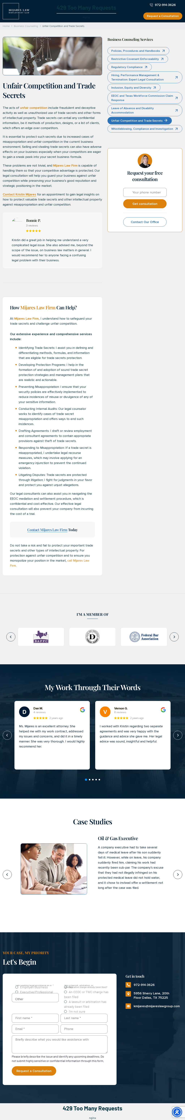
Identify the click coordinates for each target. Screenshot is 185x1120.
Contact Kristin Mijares (19, 194)
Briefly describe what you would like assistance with (52, 1039)
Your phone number (146, 192)
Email (20, 1029)
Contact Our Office (145, 222)
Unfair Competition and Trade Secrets (137, 121)
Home (6, 26)
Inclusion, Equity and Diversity (131, 88)
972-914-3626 (165, 5)
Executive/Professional (36, 992)
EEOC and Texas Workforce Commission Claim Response (142, 98)
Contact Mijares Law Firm (47, 529)
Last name (72, 1018)
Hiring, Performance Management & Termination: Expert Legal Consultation (137, 77)
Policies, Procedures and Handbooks (135, 51)
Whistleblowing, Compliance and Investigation (142, 129)
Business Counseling (26, 26)
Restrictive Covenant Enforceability (135, 59)
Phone (68, 1029)
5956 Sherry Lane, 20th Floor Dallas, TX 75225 (147, 995)
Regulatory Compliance (127, 67)
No (71, 987)
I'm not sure (77, 1011)
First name (23, 1018)
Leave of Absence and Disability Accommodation (132, 110)
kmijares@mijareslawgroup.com (155, 1006)
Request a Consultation (163, 16)
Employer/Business (34, 987)
